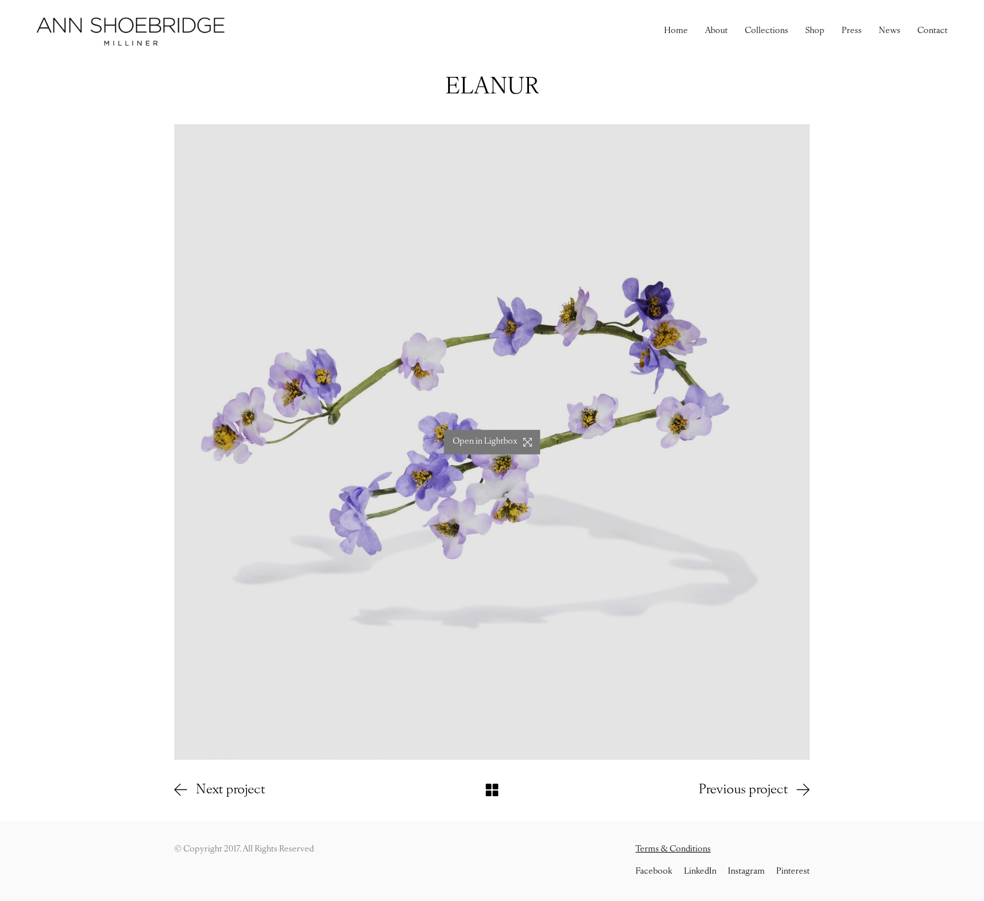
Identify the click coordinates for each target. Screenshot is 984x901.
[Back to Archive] (492, 790)
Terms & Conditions (673, 849)
